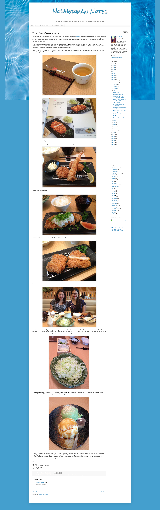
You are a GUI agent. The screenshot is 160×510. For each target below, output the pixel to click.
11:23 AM (38, 486)
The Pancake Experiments (119, 115)
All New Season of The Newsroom (118, 105)
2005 (113, 146)
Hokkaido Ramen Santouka (119, 117)
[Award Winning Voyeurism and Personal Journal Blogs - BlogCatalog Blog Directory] (119, 230)
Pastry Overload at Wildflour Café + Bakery (119, 108)
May (115, 122)
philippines (76, 474)
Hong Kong (114, 171)
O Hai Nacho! (116, 92)
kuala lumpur (115, 186)
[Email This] (55, 473)
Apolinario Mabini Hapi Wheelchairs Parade (118, 97)
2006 (113, 144)
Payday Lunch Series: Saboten (120, 114)
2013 (113, 79)
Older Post (103, 491)
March (115, 126)
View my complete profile (116, 57)
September (116, 86)
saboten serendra (86, 474)
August (115, 88)
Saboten (78, 36)
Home (32, 25)
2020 (113, 65)
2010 (113, 136)
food (46, 474)
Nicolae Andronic (40, 482)
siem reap (114, 202)
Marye (120, 36)
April (115, 124)
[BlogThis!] (57, 473)
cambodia (114, 179)
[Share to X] (58, 473)
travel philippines (116, 208)
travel (113, 207)
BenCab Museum (116, 168)
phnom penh (115, 200)
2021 (113, 63)
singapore (114, 203)
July (115, 90)
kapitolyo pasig (115, 185)
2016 (113, 73)
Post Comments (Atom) (44, 494)
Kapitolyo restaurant (116, 173)
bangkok (114, 176)
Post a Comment (38, 489)
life (112, 188)
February (116, 128)
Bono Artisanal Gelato (118, 94)
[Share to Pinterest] (61, 473)
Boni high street (41, 474)
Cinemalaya (115, 169)
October (115, 84)
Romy (38, 283)
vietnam (114, 213)
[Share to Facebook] (60, 473)
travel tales (114, 210)
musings (114, 196)
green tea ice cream (64, 474)
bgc (37, 474)
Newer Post (35, 491)
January (115, 130)
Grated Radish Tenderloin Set (53, 474)
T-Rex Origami (116, 102)
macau (113, 190)
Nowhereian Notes (80, 11)
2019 (113, 67)
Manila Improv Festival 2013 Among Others (119, 111)
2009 (113, 138)
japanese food (71, 474)
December (116, 81)
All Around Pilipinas (44, 25)
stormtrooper (115, 205)
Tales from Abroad (55, 25)
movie (113, 193)
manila (113, 191)
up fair (113, 212)
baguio (113, 174)
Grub (62, 25)
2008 (113, 140)
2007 (113, 142)
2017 (113, 71)
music (113, 195)
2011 (113, 134)
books (113, 178)
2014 (113, 77)
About (36, 25)
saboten (80, 474)
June (115, 120)
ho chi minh (114, 183)
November (116, 82)
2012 (113, 132)
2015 (113, 75)
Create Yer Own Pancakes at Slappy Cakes (119, 100)
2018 (113, 69)
